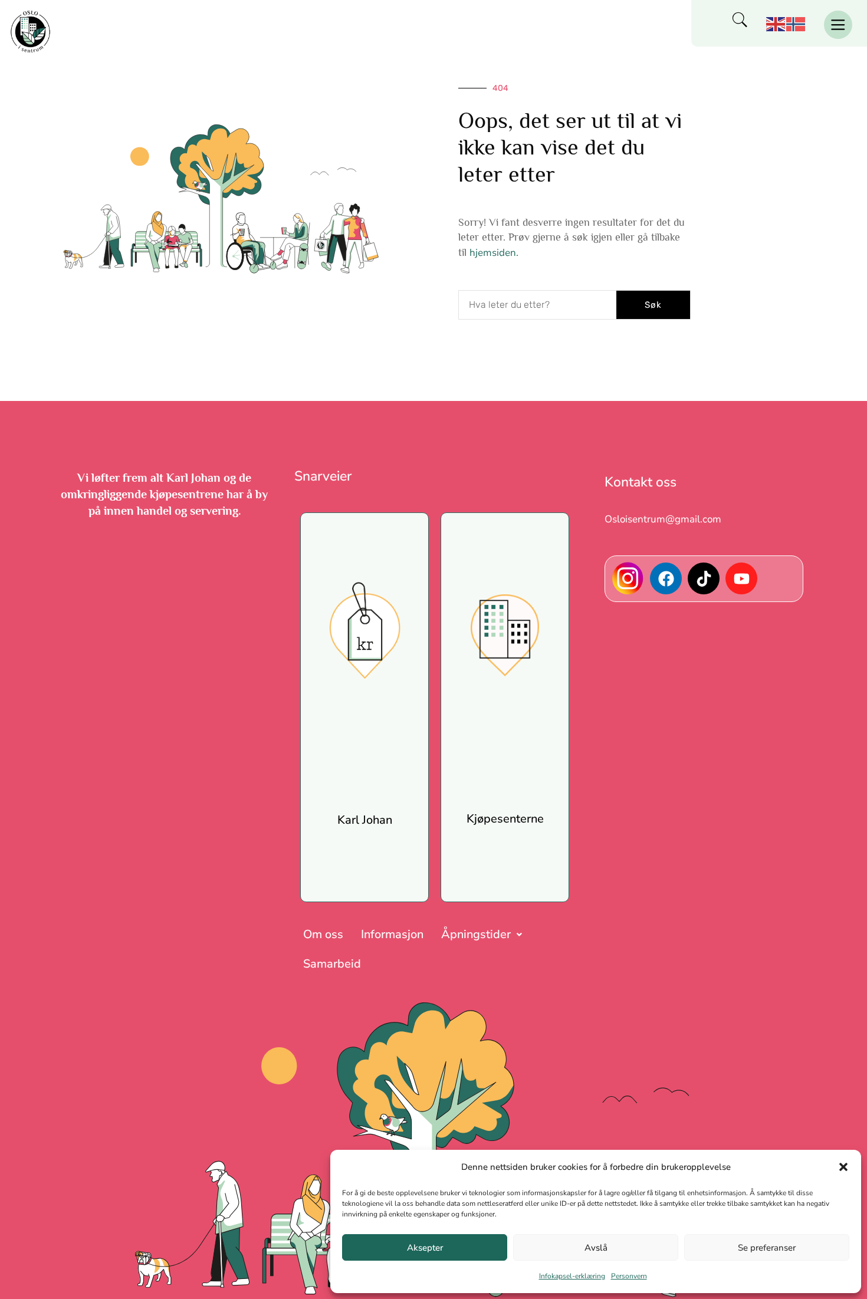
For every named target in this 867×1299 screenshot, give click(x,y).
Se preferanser (767, 1248)
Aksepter (425, 1248)
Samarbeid (332, 964)
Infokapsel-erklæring (572, 1276)
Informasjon (392, 934)
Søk (653, 305)
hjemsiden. (493, 252)
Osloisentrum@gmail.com (663, 519)
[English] (776, 23)
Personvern (629, 1276)
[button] (843, 1167)
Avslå (595, 1248)
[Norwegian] (796, 23)
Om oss (323, 934)
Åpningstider (476, 934)
